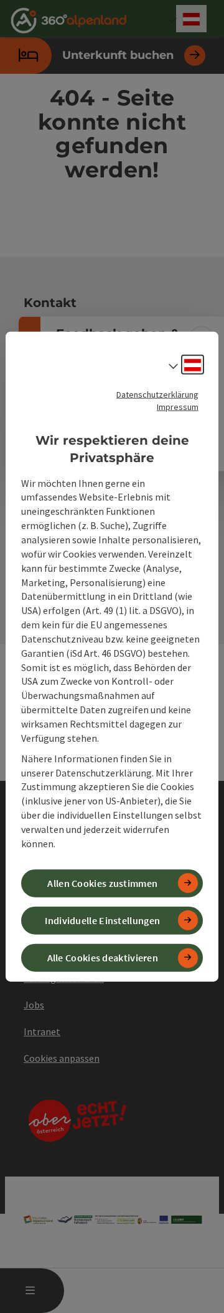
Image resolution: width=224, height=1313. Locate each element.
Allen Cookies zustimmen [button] (102, 882)
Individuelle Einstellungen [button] (102, 920)
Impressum (177, 406)
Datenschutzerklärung (157, 393)
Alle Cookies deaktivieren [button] (103, 957)
